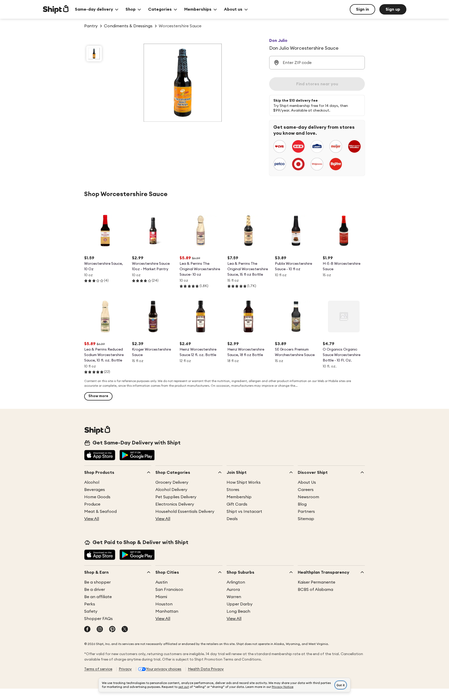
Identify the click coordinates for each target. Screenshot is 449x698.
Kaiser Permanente (316, 582)
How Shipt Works (244, 482)
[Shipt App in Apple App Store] (99, 455)
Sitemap (306, 519)
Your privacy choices (163, 669)
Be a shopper (97, 582)
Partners (306, 511)
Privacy (125, 669)
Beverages (94, 490)
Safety (90, 611)
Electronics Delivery (174, 504)
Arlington (236, 582)
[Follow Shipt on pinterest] (112, 629)
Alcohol (91, 482)
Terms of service (98, 669)
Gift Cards (237, 504)
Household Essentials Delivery (184, 511)
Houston (164, 604)
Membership (239, 497)
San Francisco (169, 589)
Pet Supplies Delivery (175, 497)
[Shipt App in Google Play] (137, 455)
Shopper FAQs (98, 619)
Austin (161, 582)
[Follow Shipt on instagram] (100, 629)
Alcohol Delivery (171, 490)
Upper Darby (240, 604)
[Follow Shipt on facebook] (87, 629)
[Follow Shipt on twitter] (125, 629)
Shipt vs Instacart (244, 511)
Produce (92, 504)
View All (91, 519)
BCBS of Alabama (315, 589)
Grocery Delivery (171, 482)
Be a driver (94, 589)
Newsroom (308, 497)
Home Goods (97, 497)
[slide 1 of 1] (94, 53)
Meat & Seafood (100, 511)
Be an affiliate (98, 597)
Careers (306, 490)
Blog (302, 504)
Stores (233, 490)
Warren (234, 597)
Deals (232, 519)
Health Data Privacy (206, 669)
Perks (89, 604)
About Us (307, 482)
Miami (161, 597)
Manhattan (166, 611)
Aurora (233, 589)
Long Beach (238, 611)
